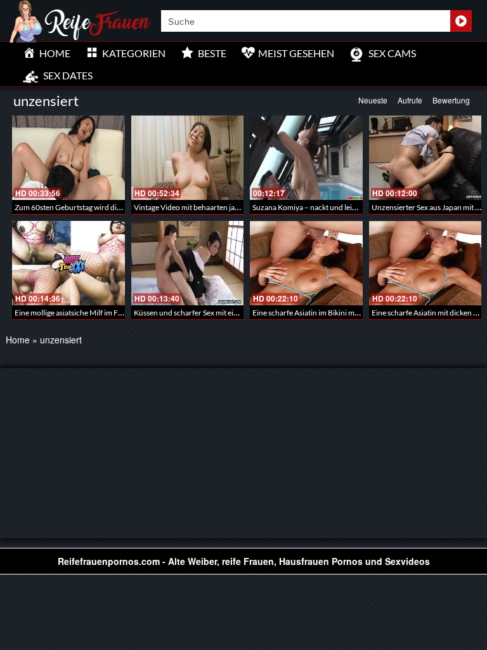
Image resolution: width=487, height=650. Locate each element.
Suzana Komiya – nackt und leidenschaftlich (324, 207)
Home (18, 339)
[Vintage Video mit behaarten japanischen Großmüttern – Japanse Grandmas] (187, 158)
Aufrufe (410, 100)
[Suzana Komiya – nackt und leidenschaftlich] (306, 158)
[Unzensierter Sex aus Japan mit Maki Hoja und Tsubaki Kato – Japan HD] (425, 158)
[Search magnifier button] (461, 21)
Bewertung (451, 100)
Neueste (372, 100)
